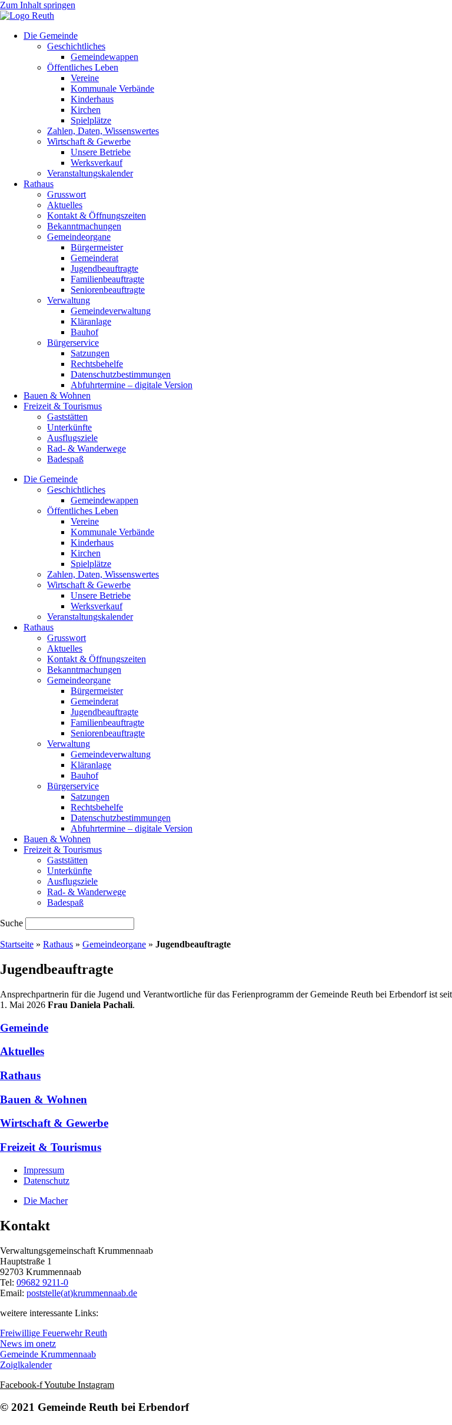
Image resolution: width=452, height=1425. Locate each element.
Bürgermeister (97, 247)
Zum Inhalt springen (37, 5)
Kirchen (86, 110)
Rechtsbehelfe (97, 364)
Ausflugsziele (72, 438)
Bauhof (84, 332)
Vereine (85, 78)
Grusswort (66, 194)
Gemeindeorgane (79, 237)
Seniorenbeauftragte (108, 290)
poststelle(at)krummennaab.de (81, 1293)
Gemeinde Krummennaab (48, 1354)
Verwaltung (68, 300)
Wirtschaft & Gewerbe (89, 141)
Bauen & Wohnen (57, 396)
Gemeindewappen (104, 57)
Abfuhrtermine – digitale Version (131, 385)
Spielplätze (91, 120)
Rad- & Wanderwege (86, 448)
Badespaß (65, 459)
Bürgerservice (73, 343)
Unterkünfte (69, 427)
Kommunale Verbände (112, 89)
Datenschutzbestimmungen (121, 374)
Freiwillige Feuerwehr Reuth (53, 1333)
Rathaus (39, 184)
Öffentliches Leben (82, 67)
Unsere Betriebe (101, 152)
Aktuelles (64, 205)
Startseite (17, 944)
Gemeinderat (94, 258)
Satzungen (90, 353)
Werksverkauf (96, 163)
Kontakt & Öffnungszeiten (96, 216)
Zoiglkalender (26, 1365)
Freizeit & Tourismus (63, 406)
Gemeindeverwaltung (111, 311)
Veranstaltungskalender (90, 173)
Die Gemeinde (51, 36)
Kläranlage (91, 321)
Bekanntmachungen (84, 226)
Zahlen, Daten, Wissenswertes (103, 131)
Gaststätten (67, 417)
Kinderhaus (92, 99)
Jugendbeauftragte (104, 268)
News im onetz (28, 1344)
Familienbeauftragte (107, 279)
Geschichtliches (76, 46)
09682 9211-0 (42, 1282)
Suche (11, 923)
